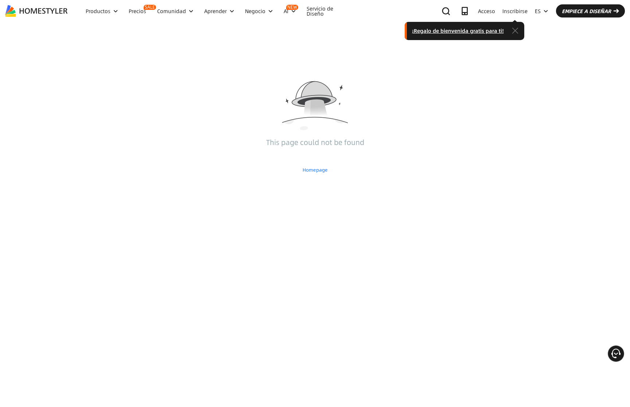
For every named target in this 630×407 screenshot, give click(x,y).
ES (538, 11)
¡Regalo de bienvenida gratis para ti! (458, 30)
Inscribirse (515, 11)
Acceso (486, 11)
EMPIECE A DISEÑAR (586, 11)
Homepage (315, 169)
